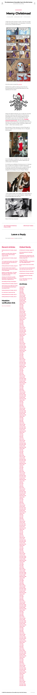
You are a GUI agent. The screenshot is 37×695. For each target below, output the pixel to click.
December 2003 (22, 651)
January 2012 (22, 522)
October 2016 (22, 445)
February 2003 (22, 665)
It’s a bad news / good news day (8, 292)
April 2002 (21, 678)
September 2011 (22, 528)
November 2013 (22, 493)
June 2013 (21, 499)
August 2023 (22, 335)
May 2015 (21, 468)
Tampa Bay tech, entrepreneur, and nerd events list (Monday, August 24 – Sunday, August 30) (27, 256)
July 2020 (21, 385)
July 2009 (21, 563)
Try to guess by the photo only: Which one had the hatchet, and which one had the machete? (9, 262)
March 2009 (21, 568)
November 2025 (22, 299)
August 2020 (22, 383)
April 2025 (21, 308)
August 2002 (22, 673)
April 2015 (21, 470)
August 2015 (21, 464)
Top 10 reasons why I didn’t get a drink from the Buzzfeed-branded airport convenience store (10, 287)
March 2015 (21, 471)
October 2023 (22, 332)
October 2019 (22, 397)
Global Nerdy (25, 247)
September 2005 (22, 624)
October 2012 (22, 510)
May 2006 (21, 614)
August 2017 (21, 432)
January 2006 (22, 619)
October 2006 (22, 607)
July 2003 (21, 658)
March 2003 (21, 663)
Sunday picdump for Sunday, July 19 (9, 294)
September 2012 (22, 511)
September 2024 (22, 318)
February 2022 (22, 359)
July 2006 (21, 611)
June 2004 (21, 645)
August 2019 (21, 400)
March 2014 (21, 487)
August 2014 (22, 480)
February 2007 (22, 602)
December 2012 (22, 507)
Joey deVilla (11, 16)
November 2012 (22, 509)
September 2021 (22, 366)
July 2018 (21, 417)
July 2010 (21, 546)
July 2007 (21, 595)
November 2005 (22, 622)
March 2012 (21, 519)
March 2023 (21, 342)
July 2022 (21, 353)
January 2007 (22, 603)
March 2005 (21, 633)
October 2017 (22, 429)
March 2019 (21, 406)
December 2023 (22, 330)
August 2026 (22, 287)
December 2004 (22, 637)
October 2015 (22, 462)
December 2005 (22, 620)
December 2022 (22, 346)
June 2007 (21, 596)
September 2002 (22, 672)
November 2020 (22, 379)
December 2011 (22, 523)
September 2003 (22, 655)
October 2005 (22, 623)
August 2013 (21, 497)
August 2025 (22, 303)
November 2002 (22, 669)
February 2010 (22, 553)
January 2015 (22, 474)
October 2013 (22, 494)
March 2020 (21, 390)
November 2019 (22, 396)
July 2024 (21, 320)
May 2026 (21, 291)
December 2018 (22, 410)
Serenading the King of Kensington (9, 281)
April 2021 (21, 373)
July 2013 (21, 498)
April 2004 (21, 647)
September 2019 (22, 398)
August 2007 (22, 593)
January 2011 (22, 538)
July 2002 (21, 674)
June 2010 (21, 548)
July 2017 (21, 433)
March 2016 (21, 455)
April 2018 (21, 421)
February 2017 (22, 440)
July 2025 (21, 304)
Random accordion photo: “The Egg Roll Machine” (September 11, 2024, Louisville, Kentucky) (9, 273)
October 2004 (22, 639)
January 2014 (22, 490)
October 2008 (22, 575)
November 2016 (22, 444)
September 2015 (22, 463)
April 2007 (21, 599)
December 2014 (22, 475)
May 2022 (21, 355)
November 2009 (22, 557)
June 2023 (21, 338)
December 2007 (22, 588)
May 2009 (21, 565)
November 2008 (22, 573)
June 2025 (21, 305)
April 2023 (21, 340)
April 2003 (21, 662)
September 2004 (22, 641)
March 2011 (21, 536)
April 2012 (21, 518)
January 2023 (22, 344)
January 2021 (22, 377)
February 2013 (22, 505)
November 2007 (22, 589)
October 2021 (22, 365)
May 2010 (21, 549)
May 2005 (21, 630)
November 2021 (22, 363)
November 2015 (22, 460)
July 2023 (21, 336)
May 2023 (21, 339)
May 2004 (21, 646)
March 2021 (21, 374)
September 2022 (22, 350)
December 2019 (22, 394)
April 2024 (21, 324)
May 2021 (21, 371)
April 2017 (21, 437)
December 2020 (22, 378)
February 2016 (22, 456)
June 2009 (21, 564)
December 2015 (22, 459)
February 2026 (22, 295)
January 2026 (22, 296)
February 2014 (22, 488)
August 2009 (22, 561)
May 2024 (21, 323)
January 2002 (22, 682)
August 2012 (21, 513)
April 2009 (21, 567)
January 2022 (22, 361)
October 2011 (22, 526)
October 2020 (22, 381)
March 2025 (21, 309)
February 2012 (22, 521)
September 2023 (22, 334)
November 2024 (22, 315)
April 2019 (21, 405)
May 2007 (21, 598)
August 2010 (22, 545)
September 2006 (22, 608)
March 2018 (21, 423)
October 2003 (22, 654)
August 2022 (22, 351)
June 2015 (21, 467)
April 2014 (21, 486)
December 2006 (22, 604)
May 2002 (21, 677)
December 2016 (22, 443)
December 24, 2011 (19, 16)
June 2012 (21, 515)
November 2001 (22, 685)
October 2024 (22, 316)
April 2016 (21, 453)
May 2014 (21, 484)
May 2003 (21, 661)
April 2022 (21, 357)
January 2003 (22, 666)
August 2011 (21, 529)
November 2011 (22, 525)
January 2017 (22, 441)
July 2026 (21, 288)
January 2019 (22, 409)
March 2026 (21, 293)
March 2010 (21, 552)
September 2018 (22, 414)
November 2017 (22, 428)
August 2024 (22, 319)
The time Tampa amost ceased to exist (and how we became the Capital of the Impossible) (9, 269)
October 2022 (22, 348)
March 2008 (21, 584)
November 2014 (22, 476)
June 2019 (21, 402)
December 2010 (22, 540)
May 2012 (21, 517)
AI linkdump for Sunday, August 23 (26, 250)
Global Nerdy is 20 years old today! (26, 271)
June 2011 (21, 532)
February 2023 (22, 343)
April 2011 (21, 534)
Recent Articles (8, 247)
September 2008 (22, 576)
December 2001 (22, 684)
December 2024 (22, 313)
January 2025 (22, 312)
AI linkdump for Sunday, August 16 (26, 273)
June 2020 (21, 386)
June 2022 (21, 354)
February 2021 (22, 375)
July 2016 (21, 449)
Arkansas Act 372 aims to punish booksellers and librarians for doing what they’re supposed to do (9, 278)
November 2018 (22, 412)
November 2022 (22, 347)
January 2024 (22, 328)
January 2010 (22, 554)
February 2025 (22, 311)
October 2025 (22, 300)
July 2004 (21, 643)
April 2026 (21, 292)
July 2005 (21, 627)
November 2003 (22, 653)
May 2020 (21, 388)
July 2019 (21, 401)
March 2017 (21, 439)
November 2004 (22, 638)
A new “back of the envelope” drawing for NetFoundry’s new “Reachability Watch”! (26, 261)
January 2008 (22, 587)
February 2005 (22, 634)
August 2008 (22, 577)
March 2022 (21, 358)
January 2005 (22, 635)
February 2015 (22, 472)
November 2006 (22, 606)
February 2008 (22, 585)
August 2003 (22, 657)
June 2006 (21, 612)
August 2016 (21, 448)
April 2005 (21, 631)
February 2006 (22, 618)
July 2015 (21, 466)
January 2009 (22, 571)
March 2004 (21, 649)
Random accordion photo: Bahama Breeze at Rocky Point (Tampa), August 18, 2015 (9, 254)
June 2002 (21, 676)
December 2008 (22, 572)
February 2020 (22, 392)
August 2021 (21, 367)
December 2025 (22, 297)
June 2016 (21, 451)
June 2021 (21, 370)
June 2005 (21, 628)
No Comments (27, 16)
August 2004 (22, 642)
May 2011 (21, 533)
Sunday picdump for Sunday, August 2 (10, 283)
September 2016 (22, 447)
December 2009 (22, 556)
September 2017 (22, 431)
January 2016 (22, 458)
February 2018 (22, 424)
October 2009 (22, 558)
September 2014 (22, 479)
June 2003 (21, 659)
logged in (12, 238)
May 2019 (21, 404)
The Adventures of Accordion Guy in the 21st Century (18, 2)
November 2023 (22, 331)
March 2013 (21, 503)
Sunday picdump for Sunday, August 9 (10, 265)
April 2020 (21, 389)
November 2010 (22, 541)
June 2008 (21, 580)
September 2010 (22, 544)
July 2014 (21, 482)
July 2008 (21, 579)
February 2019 (22, 408)
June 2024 (21, 322)
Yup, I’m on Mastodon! (6, 305)
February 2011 (22, 537)
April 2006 (21, 615)
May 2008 (21, 581)
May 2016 (21, 452)
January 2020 (22, 393)
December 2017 (22, 427)
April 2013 (21, 502)
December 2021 (22, 362)
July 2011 (21, 530)
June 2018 (21, 418)
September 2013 (22, 495)
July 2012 (21, 514)
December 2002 (22, 668)
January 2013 (22, 506)
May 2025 (21, 307)
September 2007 (22, 592)
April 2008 (21, 583)
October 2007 (22, 591)
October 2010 (22, 542)
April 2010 (21, 550)
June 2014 (21, 483)
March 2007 (21, 600)
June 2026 (21, 289)
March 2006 (21, 616)
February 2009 (22, 569)
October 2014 (22, 478)
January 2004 (22, 650)
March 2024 (21, 326)
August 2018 (22, 416)
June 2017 (21, 435)
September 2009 (22, 560)
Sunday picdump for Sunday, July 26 (9, 290)
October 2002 (22, 670)
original (20, 84)
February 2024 (22, 327)
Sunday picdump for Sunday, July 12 (9, 296)
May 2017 (21, 436)
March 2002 (21, 680)
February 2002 (22, 681)
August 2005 (22, 626)
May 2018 (21, 420)
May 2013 (21, 501)
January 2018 (22, 425)
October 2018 (22, 413)
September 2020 (22, 382)
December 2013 (22, 491)
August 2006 (22, 610)
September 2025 (22, 301)
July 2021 (21, 369)
